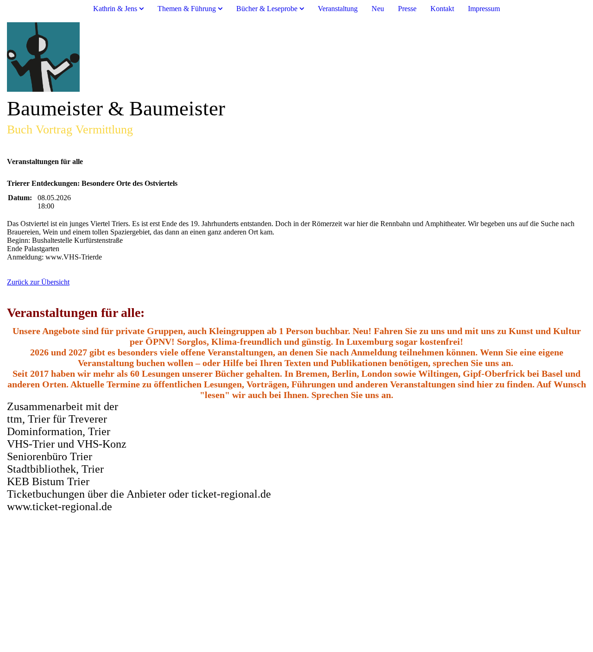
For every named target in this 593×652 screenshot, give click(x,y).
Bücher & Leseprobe (266, 9)
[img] (296, 57)
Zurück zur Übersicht (38, 282)
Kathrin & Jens (115, 9)
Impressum (484, 9)
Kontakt (442, 9)
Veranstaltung (338, 9)
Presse (407, 9)
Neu (378, 9)
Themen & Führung (187, 9)
